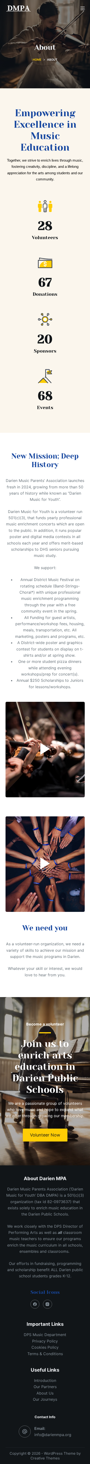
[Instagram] (47, 1304)
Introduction (45, 1380)
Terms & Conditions (45, 1353)
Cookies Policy (45, 1347)
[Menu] (82, 8)
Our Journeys (45, 1399)
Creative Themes (45, 1458)
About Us (45, 1393)
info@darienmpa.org (52, 1434)
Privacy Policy (45, 1341)
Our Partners (45, 1386)
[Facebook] (35, 1304)
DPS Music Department (45, 1334)
